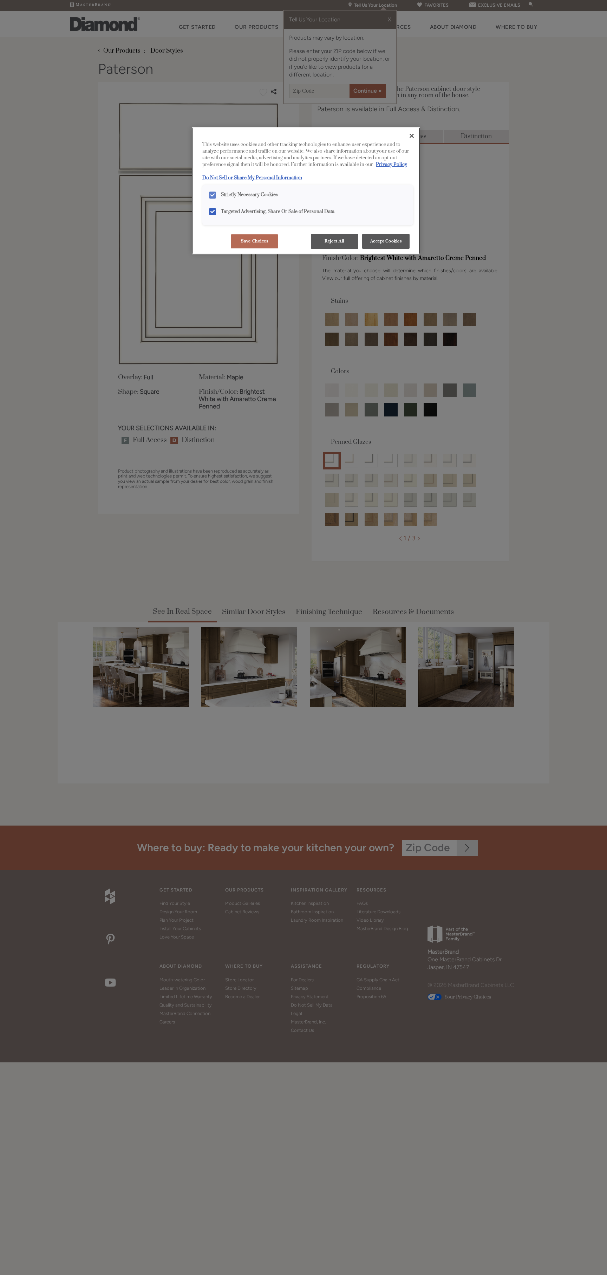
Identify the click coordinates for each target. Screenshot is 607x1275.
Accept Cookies (386, 241)
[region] (306, 190)
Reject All (334, 241)
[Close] (411, 135)
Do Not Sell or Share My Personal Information (252, 178)
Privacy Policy (391, 164)
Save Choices (254, 241)
